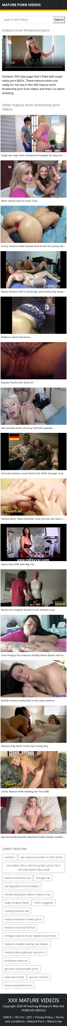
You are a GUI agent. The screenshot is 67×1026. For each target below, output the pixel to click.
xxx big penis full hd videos (21, 886)
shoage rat (43, 878)
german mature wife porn (21, 969)
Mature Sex (54, 1021)
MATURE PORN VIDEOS (21, 4)
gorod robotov (39, 977)
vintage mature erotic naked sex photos (30, 936)
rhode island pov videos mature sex (27, 894)
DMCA (7, 1017)
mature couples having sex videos (26, 944)
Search (59, 20)
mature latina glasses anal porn (24, 952)
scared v (9, 857)
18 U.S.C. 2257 (23, 1017)
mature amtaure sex (17, 878)
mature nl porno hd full (19, 927)
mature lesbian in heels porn (23, 919)
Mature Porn (35, 1021)
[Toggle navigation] (60, 4)
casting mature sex (16, 911)
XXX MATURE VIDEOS (33, 1000)
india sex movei (14, 977)
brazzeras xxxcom (16, 960)
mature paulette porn (18, 985)
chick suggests (43, 903)
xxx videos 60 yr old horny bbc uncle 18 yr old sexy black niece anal (33, 867)
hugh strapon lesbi (16, 903)
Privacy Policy (44, 1017)
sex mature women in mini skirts (41, 857)
